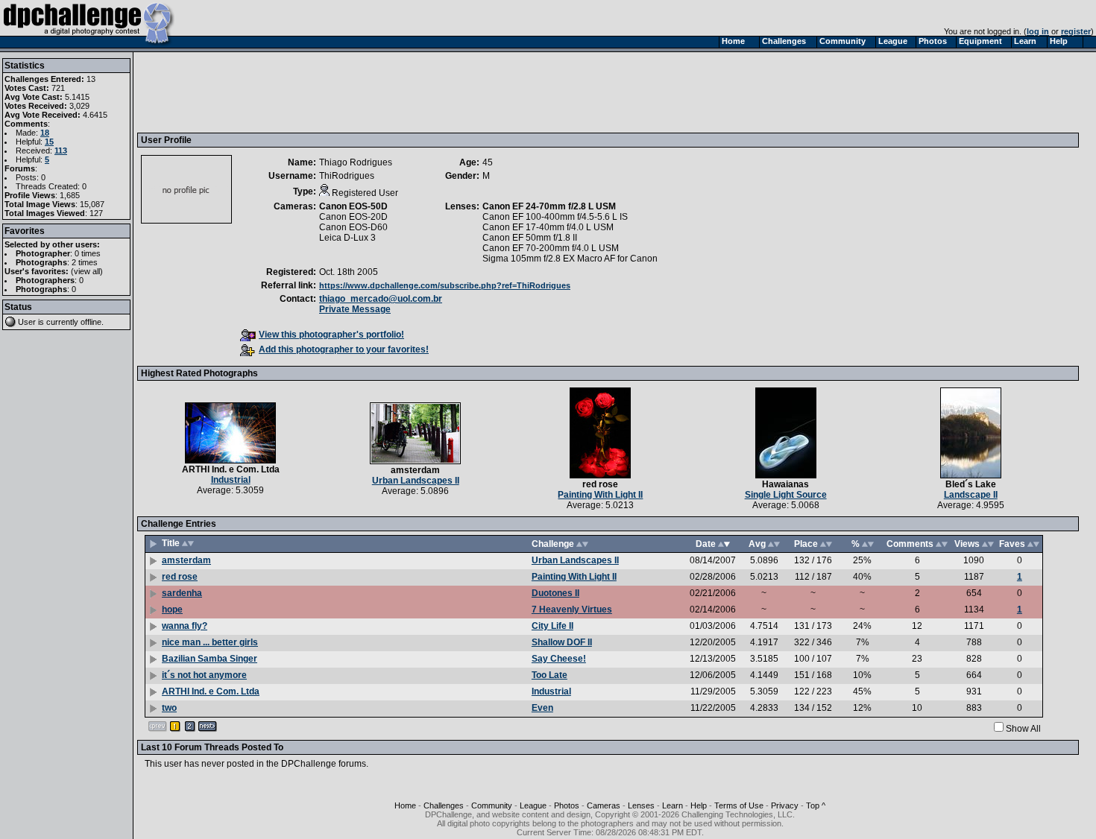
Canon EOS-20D (353, 217)
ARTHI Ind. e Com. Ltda (231, 469)
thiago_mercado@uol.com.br (380, 299)
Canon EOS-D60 (353, 227)
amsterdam (415, 470)
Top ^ (815, 805)
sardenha (182, 593)
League (533, 805)
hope (172, 609)
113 (60, 150)
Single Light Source (786, 495)
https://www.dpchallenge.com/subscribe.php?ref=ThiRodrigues (444, 285)
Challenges (443, 805)
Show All (1023, 729)
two (169, 708)
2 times (85, 262)
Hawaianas (785, 484)
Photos (566, 805)
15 (49, 141)
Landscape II (971, 495)
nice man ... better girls (210, 642)
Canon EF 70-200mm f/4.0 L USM (550, 248)
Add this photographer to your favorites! (344, 349)
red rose (600, 484)
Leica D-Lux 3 (347, 237)
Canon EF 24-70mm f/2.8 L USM (549, 206)
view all (87, 271)
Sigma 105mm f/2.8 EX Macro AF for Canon (570, 258)
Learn (672, 805)
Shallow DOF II (562, 642)
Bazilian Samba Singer (209, 658)
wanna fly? (184, 626)
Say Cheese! (559, 658)
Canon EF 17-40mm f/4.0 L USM (548, 227)
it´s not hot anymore (204, 675)
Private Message (355, 309)
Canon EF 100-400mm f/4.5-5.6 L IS (555, 217)
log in (1038, 31)
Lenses (641, 805)
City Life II (552, 626)
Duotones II (555, 593)
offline (91, 321)
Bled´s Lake (970, 484)
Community (491, 805)
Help (698, 805)
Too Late (549, 675)
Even (542, 708)
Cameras (603, 805)
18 (44, 132)
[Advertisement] (412, 91)
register (1076, 31)
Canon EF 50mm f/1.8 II (529, 237)
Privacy (785, 805)
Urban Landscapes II (415, 480)
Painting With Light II (600, 495)
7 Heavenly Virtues (572, 609)
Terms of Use (738, 805)
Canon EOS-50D (353, 206)
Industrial (231, 480)
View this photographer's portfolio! (331, 334)
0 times (88, 253)
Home (405, 805)
